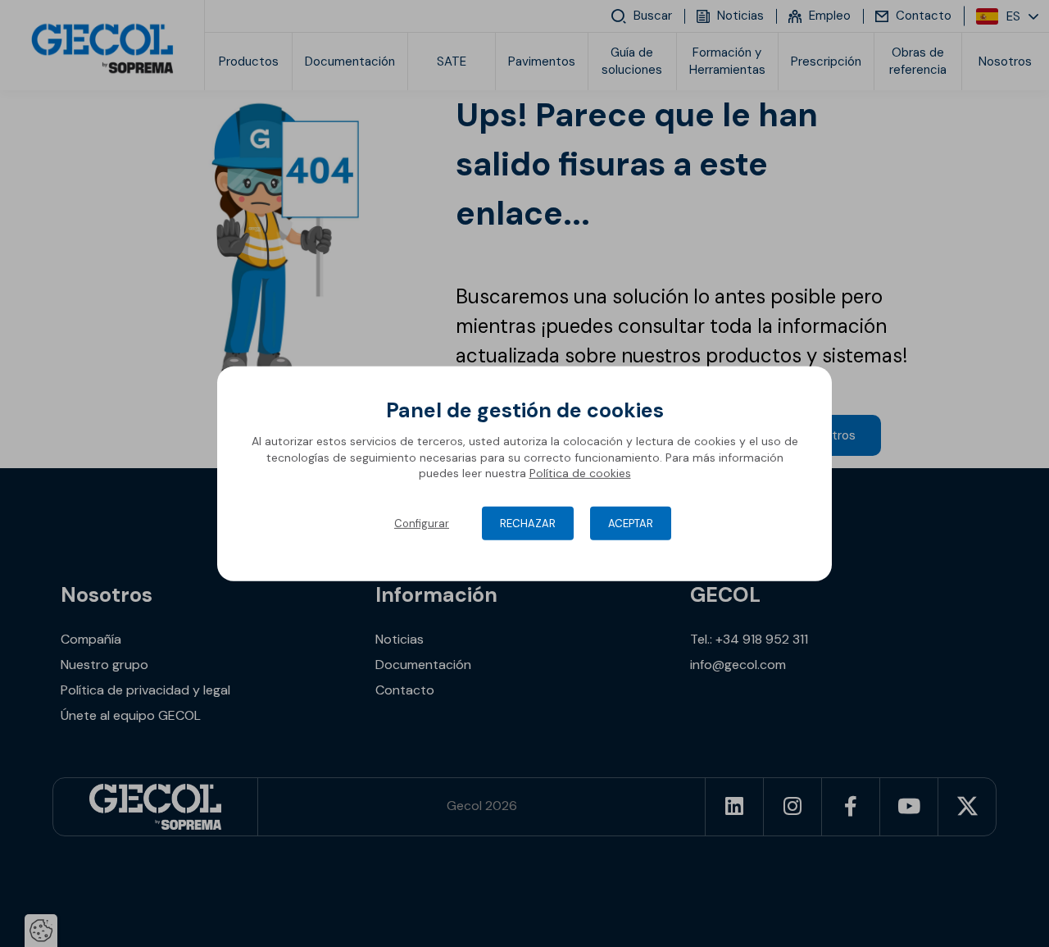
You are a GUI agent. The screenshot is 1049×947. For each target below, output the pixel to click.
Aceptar (630, 523)
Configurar (421, 523)
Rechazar (528, 523)
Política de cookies (580, 473)
